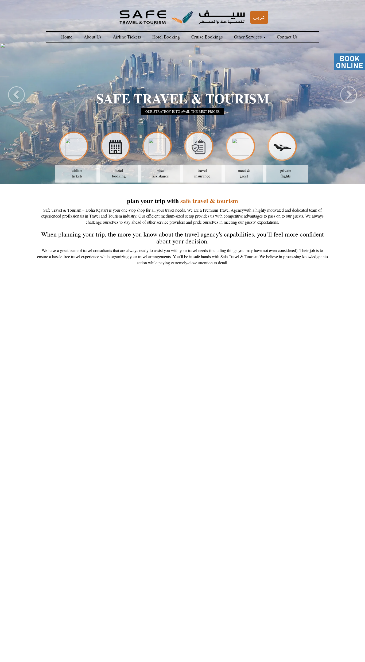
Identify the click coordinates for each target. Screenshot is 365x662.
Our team (50, 649)
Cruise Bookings (207, 37)
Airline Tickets (127, 37)
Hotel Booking (166, 37)
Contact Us (287, 37)
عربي (259, 17)
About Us (93, 37)
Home (66, 37)
